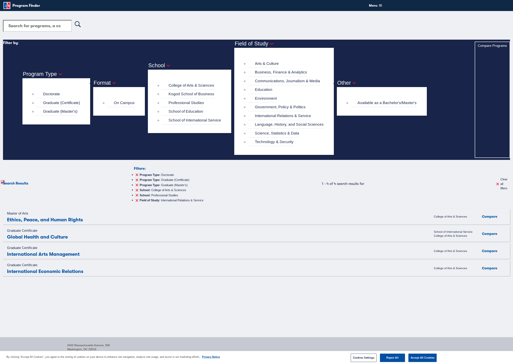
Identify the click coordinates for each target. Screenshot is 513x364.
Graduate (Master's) (60, 111)
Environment (266, 98)
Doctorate (51, 94)
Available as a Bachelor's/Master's (387, 103)
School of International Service (195, 120)
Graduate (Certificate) (61, 103)
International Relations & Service (283, 116)
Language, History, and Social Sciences (289, 124)
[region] (256, 357)
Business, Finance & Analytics (281, 72)
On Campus (124, 103)
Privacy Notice (211, 356)
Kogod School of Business (191, 94)
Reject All (392, 357)
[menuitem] (58, 94)
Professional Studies (186, 103)
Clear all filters (503, 183)
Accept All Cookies (422, 357)
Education (263, 89)
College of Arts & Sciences (191, 85)
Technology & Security (274, 142)
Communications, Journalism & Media (287, 81)
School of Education (186, 111)
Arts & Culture (267, 63)
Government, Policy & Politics (280, 107)
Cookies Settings (363, 357)
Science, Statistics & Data (277, 133)
